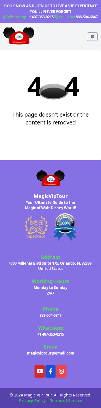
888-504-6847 (50, 315)
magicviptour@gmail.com (50, 353)
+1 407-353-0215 (50, 334)
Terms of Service (66, 400)
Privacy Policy (32, 400)
